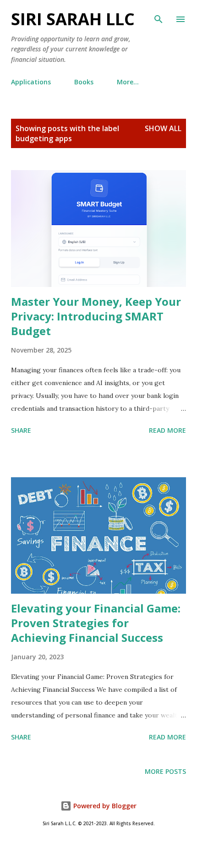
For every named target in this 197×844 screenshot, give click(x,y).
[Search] (158, 16)
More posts (165, 771)
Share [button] (21, 430)
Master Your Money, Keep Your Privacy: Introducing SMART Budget (96, 316)
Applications (31, 81)
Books (83, 81)
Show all (163, 128)
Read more (167, 430)
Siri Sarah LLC (73, 19)
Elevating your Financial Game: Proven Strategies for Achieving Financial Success (96, 623)
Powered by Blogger (104, 805)
